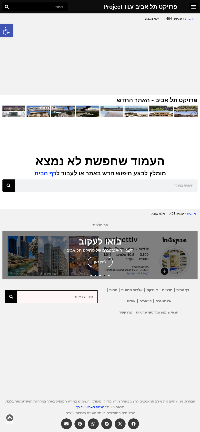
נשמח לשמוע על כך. (89, 407)
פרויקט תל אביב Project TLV (140, 6)
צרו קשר (125, 312)
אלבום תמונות (132, 290)
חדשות (167, 290)
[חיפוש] (6, 6)
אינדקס (152, 290)
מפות (113, 290)
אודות (131, 301)
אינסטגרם (163, 301)
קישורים (146, 301)
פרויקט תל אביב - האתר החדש (157, 100)
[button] (6, 30)
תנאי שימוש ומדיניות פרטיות (157, 312)
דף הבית (191, 18)
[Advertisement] (100, 58)
